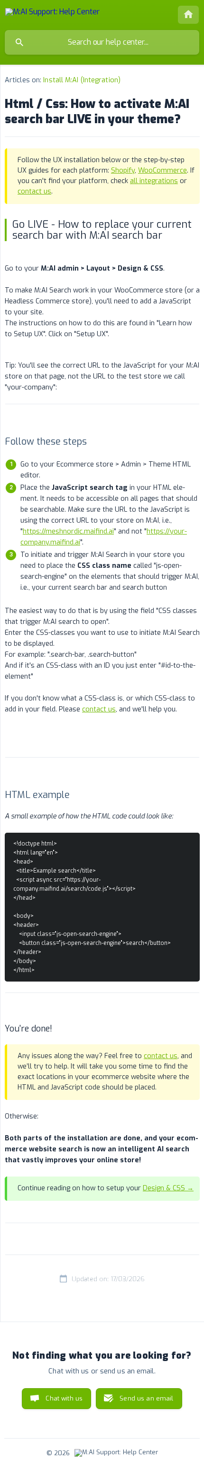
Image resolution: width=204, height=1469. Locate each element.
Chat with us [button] (64, 1398)
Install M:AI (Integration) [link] (82, 80)
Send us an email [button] (146, 1398)
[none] (52, 13)
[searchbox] (102, 42)
